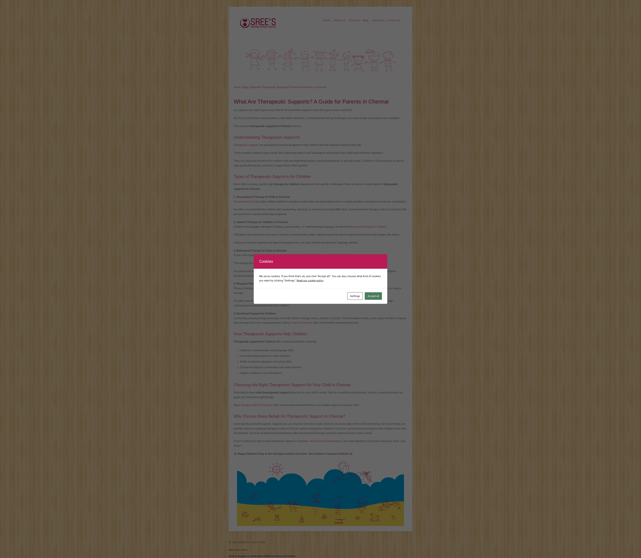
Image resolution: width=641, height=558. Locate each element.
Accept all (373, 296)
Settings (355, 296)
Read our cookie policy (310, 280)
